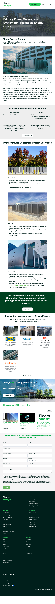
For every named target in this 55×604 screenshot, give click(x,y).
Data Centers (6, 512)
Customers (5, 558)
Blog (27, 541)
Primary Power (32, 512)
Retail (4, 529)
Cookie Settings (6, 583)
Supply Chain (6, 562)
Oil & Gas (5, 526)
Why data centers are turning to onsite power (10, 423)
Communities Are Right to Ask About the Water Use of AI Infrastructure (27, 424)
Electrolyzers (32, 524)
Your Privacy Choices (7, 585)
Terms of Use (5, 578)
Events (27, 555)
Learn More (27, 309)
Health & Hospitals (7, 524)
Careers (28, 546)
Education (5, 522)
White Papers (6, 541)
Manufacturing (6, 515)
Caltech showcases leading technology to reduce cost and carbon (10, 369)
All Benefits (27, 135)
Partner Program (7, 560)
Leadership (28, 544)
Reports (4, 539)
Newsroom (28, 551)
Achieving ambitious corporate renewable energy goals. (10, 344)
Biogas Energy (32, 522)
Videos (4, 553)
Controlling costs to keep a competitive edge (27, 344)
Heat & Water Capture (34, 517)
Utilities (4, 533)
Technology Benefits (34, 506)
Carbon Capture (33, 519)
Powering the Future (33, 503)
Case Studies (6, 546)
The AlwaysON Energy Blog (16, 405)
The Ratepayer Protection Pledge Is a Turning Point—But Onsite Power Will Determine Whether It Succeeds (44, 424)
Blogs (49, 410)
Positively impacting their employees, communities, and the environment (44, 345)
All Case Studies (27, 376)
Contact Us (34, 4)
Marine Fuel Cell (32, 526)
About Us (28, 539)
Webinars (5, 544)
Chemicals (5, 519)
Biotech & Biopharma (8, 517)
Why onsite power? (33, 499)
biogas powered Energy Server (18, 285)
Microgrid (31, 515)
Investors (28, 548)
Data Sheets (6, 548)
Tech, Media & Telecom (8, 531)
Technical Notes (6, 551)
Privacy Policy (19, 484)
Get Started (8, 395)
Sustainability (29, 553)
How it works (32, 501)
